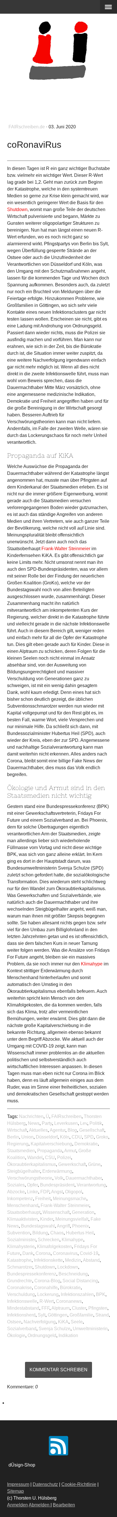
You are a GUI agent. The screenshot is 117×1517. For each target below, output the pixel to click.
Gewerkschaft (72, 1164)
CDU (77, 1137)
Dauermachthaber (84, 1178)
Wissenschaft (56, 1212)
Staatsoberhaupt (23, 1212)
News (33, 1123)
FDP (44, 1191)
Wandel (35, 1157)
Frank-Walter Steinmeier (65, 1205)
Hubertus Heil (80, 1232)
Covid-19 (89, 1253)
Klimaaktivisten (22, 1219)
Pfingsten (97, 1308)
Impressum (18, 1484)
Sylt (41, 1315)
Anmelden (17, 1504)
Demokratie (86, 1143)
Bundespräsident (57, 1184)
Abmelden (40, 1504)
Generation (83, 1212)
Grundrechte (19, 1280)
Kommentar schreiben (58, 1369)
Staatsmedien (21, 1150)
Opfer (32, 1184)
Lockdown (67, 1267)
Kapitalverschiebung (51, 1143)
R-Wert (46, 1301)
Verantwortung (91, 1184)
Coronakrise (19, 1287)
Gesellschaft (91, 1130)
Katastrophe (19, 1260)
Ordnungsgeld (42, 1335)
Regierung (17, 1143)
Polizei (64, 1157)
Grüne (94, 1164)
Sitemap (15, 1491)
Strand (102, 1315)
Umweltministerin (90, 1328)
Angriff (63, 1226)
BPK (100, 1294)
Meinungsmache (69, 1198)
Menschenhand (22, 1205)
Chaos (57, 1232)
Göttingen (57, 1315)
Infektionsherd (21, 1315)
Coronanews (69, 1301)
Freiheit (43, 1198)
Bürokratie (70, 1287)
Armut (70, 1150)
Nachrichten (31, 1116)
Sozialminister (21, 1239)
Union (27, 1137)
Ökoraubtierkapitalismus (31, 1164)
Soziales (16, 1184)
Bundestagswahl (38, 1226)
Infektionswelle (22, 1301)
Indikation (68, 1335)
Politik (95, 1123)
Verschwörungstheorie (29, 1178)
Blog (72, 1130)
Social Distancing (80, 1280)
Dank (27, 1253)
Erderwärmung (57, 1171)
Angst (57, 1191)
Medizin (73, 1260)
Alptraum (60, 1308)
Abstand (91, 1260)
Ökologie (16, 1335)
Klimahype (72, 1239)
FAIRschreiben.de (27, 126)
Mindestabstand (23, 1308)
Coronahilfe (46, 1287)
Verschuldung (21, 1294)
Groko (102, 1137)
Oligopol (73, 1191)
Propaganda (49, 1150)
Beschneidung (73, 1273)
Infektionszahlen (77, 1294)
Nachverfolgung (40, 1321)
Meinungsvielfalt (71, 1219)
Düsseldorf (47, 1137)
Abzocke (16, 1191)
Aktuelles (38, 1130)
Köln (64, 1137)
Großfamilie (81, 1315)
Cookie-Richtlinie (78, 1484)
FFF (45, 1308)
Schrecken (48, 1239)
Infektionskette (48, 1260)
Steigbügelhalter (23, 1171)
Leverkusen (66, 1123)
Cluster (79, 1308)
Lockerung (47, 1294)
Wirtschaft (17, 1130)
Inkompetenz (20, 1198)
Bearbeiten (64, 1504)
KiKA (63, 1321)
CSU (50, 1157)
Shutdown (45, 1267)
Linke (32, 1191)
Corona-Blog (47, 1280)
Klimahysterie (21, 1246)
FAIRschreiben (66, 1116)
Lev (83, 1123)
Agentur (57, 1130)
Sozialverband (21, 1328)
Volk (59, 1178)
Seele (77, 1321)
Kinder (46, 1219)
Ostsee (14, 1321)
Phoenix (80, 1226)
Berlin (13, 1137)
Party (47, 1123)
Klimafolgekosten (54, 1246)
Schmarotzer (19, 1267)
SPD (89, 1137)
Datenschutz (45, 1484)
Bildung (40, 1232)
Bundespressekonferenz (31, 1273)
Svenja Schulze (54, 1328)
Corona (43, 1253)
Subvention (18, 1232)
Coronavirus (65, 1253)
